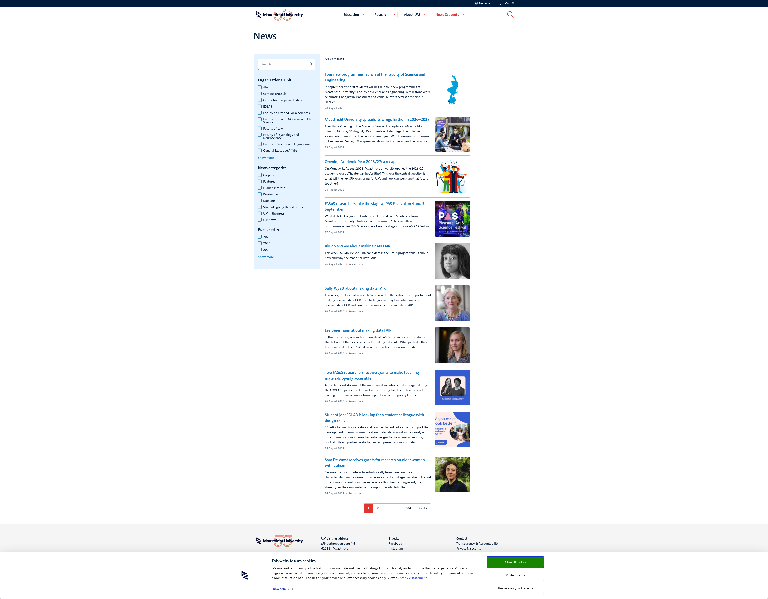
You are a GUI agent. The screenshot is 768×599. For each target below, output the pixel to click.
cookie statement (414, 578)
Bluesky (394, 538)
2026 (266, 237)
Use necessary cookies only (515, 588)
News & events (447, 14)
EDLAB (267, 106)
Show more (266, 158)
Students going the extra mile (283, 207)
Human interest (274, 188)
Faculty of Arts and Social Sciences (286, 113)
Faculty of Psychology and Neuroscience (281, 136)
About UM (412, 14)
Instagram (396, 548)
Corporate (270, 175)
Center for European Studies (282, 100)
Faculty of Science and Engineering (287, 144)
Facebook (395, 543)
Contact (461, 538)
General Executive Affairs (280, 150)
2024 (266, 249)
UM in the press (274, 213)
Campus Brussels (274, 93)
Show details (280, 589)
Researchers (271, 194)
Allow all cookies (515, 562)
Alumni (268, 87)
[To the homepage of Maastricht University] (279, 14)
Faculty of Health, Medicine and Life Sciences (287, 121)
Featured (269, 181)
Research (381, 14)
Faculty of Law (273, 128)
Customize (513, 575)
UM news (269, 220)
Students (269, 200)
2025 (266, 243)
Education (351, 14)
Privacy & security (468, 548)
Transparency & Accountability (477, 543)
